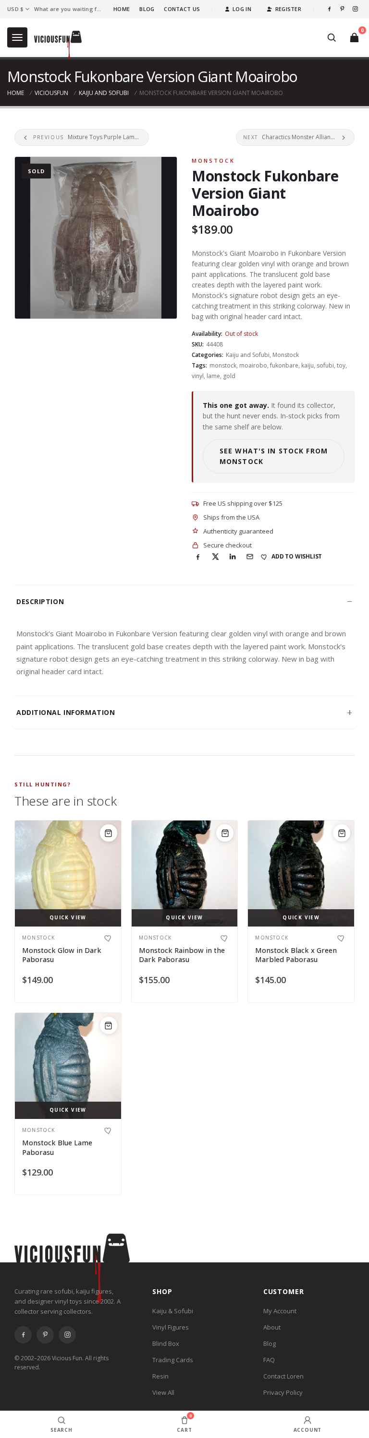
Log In (242, 8)
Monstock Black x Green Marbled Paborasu (296, 955)
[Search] (331, 37)
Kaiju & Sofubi (172, 1311)
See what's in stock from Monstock (274, 456)
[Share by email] (250, 556)
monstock (222, 365)
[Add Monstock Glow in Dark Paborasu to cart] (108, 833)
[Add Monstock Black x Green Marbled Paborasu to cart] (341, 833)
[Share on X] (215, 556)
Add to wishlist (296, 556)
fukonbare (284, 365)
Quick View (67, 917)
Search (61, 1429)
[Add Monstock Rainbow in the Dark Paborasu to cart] (225, 833)
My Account (279, 1311)
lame (213, 376)
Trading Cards (172, 1359)
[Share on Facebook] (198, 556)
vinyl (198, 376)
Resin (160, 1376)
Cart (184, 1423)
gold (229, 376)
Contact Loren (283, 1376)
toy (341, 365)
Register (288, 8)
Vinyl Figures (170, 1327)
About (272, 1327)
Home (121, 8)
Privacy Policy (283, 1392)
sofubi (325, 365)
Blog (146, 8)
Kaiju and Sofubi (104, 93)
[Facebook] (329, 8)
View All (163, 1392)
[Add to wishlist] (108, 938)
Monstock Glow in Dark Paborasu (61, 955)
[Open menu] (17, 37)
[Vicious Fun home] (58, 45)
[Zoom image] (96, 238)
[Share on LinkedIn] (232, 556)
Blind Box (165, 1343)
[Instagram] (355, 8)
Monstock (213, 160)
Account (308, 1429)
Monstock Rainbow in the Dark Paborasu (182, 955)
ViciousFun (51, 93)
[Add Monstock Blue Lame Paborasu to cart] (108, 1025)
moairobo (253, 365)
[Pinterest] (342, 8)
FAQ (269, 1359)
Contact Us (182, 8)
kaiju (307, 365)
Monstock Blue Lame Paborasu (57, 1147)
